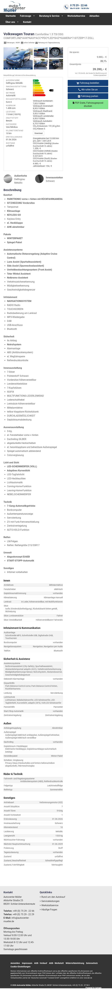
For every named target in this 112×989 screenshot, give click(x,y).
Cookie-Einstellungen (20, 966)
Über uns (10, 22)
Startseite (11, 16)
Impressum (27, 963)
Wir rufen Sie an (89, 89)
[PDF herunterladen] (47, 88)
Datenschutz (92, 963)
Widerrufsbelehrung (75, 963)
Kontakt (27, 22)
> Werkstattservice (49, 905)
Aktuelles (94, 16)
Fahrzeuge (25, 16)
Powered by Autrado (94, 988)
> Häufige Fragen (48, 909)
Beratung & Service (49, 16)
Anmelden (15, 963)
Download (39, 133)
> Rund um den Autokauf (52, 897)
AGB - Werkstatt (56, 963)
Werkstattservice (76, 16)
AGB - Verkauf (40, 963)
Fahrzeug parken (89, 96)
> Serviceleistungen (50, 901)
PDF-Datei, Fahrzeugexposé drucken (88, 104)
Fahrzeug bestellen (89, 83)
